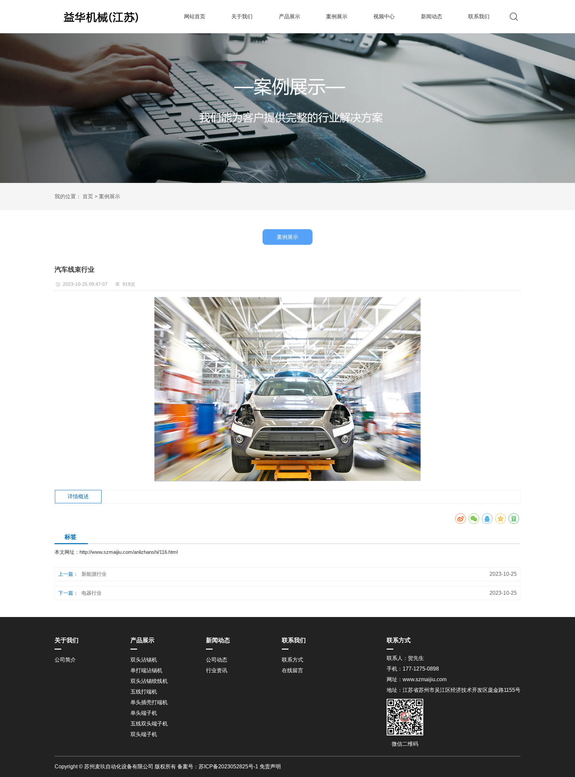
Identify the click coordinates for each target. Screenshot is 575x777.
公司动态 (216, 660)
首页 (88, 196)
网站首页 (194, 16)
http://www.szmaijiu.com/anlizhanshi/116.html (129, 552)
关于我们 (242, 16)
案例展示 (336, 16)
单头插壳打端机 (149, 702)
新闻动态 (431, 16)
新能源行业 (94, 574)
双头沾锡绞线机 (149, 681)
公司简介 (65, 660)
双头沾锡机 (143, 660)
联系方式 (292, 660)
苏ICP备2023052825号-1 (228, 766)
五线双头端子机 (149, 723)
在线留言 (292, 670)
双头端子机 (143, 734)
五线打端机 (143, 692)
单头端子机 (143, 713)
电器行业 (91, 593)
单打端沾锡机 (146, 670)
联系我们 (478, 16)
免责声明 (270, 766)
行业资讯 (216, 670)
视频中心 (384, 16)
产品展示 (289, 16)
